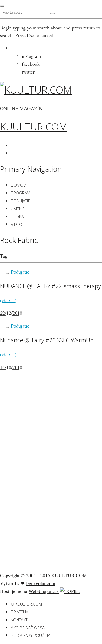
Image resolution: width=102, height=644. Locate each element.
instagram (31, 56)
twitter (28, 71)
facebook (31, 64)
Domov (18, 185)
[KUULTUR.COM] (36, 90)
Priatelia (19, 612)
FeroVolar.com (40, 583)
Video (16, 224)
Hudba (17, 216)
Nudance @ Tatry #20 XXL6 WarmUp (47, 340)
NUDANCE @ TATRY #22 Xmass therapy (50, 286)
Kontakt (19, 619)
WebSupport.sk (44, 591)
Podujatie (20, 200)
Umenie (18, 208)
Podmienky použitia (30, 635)
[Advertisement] (41, 481)
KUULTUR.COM (33, 126)
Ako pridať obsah (29, 627)
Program (20, 193)
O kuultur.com (26, 604)
